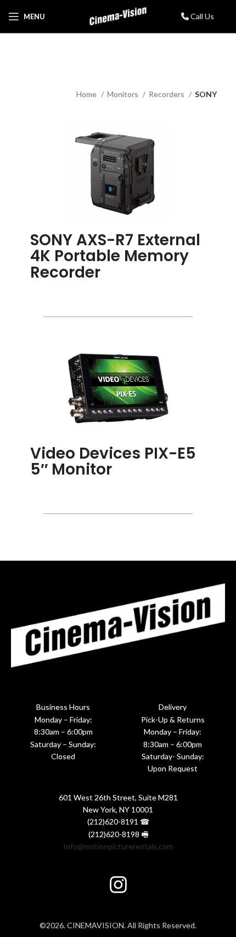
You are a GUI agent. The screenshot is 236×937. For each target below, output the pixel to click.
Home (87, 94)
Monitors (123, 94)
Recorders (167, 94)
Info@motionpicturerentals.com (118, 846)
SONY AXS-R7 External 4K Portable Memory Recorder (115, 256)
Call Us (201, 16)
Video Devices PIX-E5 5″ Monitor (113, 461)
